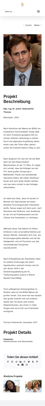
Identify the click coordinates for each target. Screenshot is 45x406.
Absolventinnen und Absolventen (18, 341)
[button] (5, 386)
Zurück (29, 25)
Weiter (37, 25)
